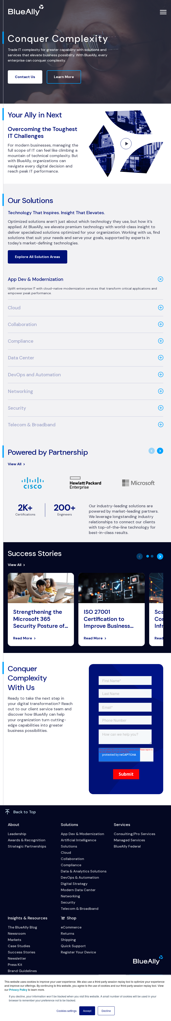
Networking (20, 391)
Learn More (64, 77)
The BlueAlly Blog (22, 927)
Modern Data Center (78, 890)
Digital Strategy (74, 883)
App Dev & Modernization (35, 279)
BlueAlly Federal (127, 846)
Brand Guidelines (22, 971)
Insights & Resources (27, 918)
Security (17, 408)
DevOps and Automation (34, 375)
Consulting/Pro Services (134, 834)
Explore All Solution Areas (37, 256)
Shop (71, 918)
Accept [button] (87, 1011)
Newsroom (17, 933)
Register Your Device (78, 952)
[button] (147, 556)
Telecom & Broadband (31, 425)
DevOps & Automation (80, 877)
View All (14, 464)
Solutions (69, 824)
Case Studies (19, 946)
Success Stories (21, 952)
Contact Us (25, 77)
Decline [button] (106, 1011)
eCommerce (71, 927)
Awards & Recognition (26, 840)
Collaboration (22, 324)
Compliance (20, 341)
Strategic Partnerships (27, 846)
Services (122, 824)
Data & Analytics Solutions (83, 871)
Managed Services (129, 840)
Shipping (68, 939)
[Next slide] (160, 451)
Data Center (21, 358)
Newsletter (17, 958)
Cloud (14, 308)
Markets (14, 939)
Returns (67, 933)
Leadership (17, 834)
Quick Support (73, 946)
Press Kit (15, 964)
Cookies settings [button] (67, 1011)
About (13, 824)
